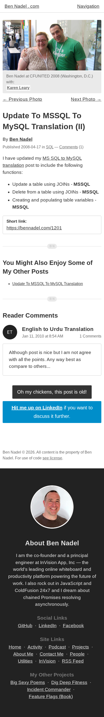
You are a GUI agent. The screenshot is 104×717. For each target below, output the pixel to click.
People (77, 654)
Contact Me (52, 654)
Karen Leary (18, 88)
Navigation (88, 6)
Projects (80, 647)
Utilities (25, 661)
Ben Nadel (20, 139)
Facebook (73, 625)
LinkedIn (48, 625)
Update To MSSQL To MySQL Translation (47, 284)
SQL (49, 147)
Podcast (57, 647)
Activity (35, 647)
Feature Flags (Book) (51, 696)
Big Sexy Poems (27, 682)
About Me (23, 654)
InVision (47, 661)
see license (52, 458)
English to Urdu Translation (58, 329)
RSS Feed (73, 661)
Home (15, 647)
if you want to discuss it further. (52, 412)
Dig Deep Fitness (69, 682)
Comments (68, 147)
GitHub (25, 625)
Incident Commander (49, 689)
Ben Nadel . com (22, 6)
